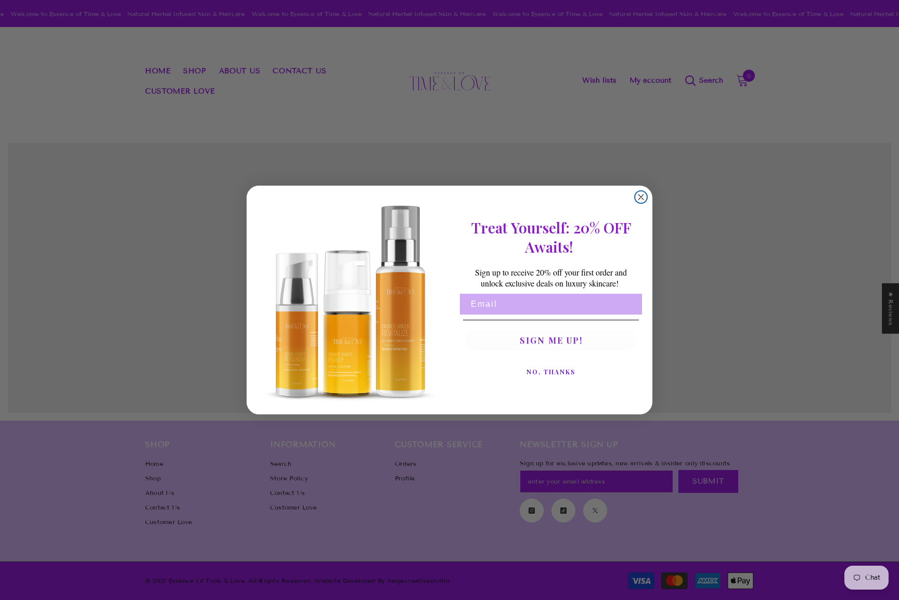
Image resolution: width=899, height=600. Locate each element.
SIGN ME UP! (551, 340)
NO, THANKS (550, 372)
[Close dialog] (641, 197)
